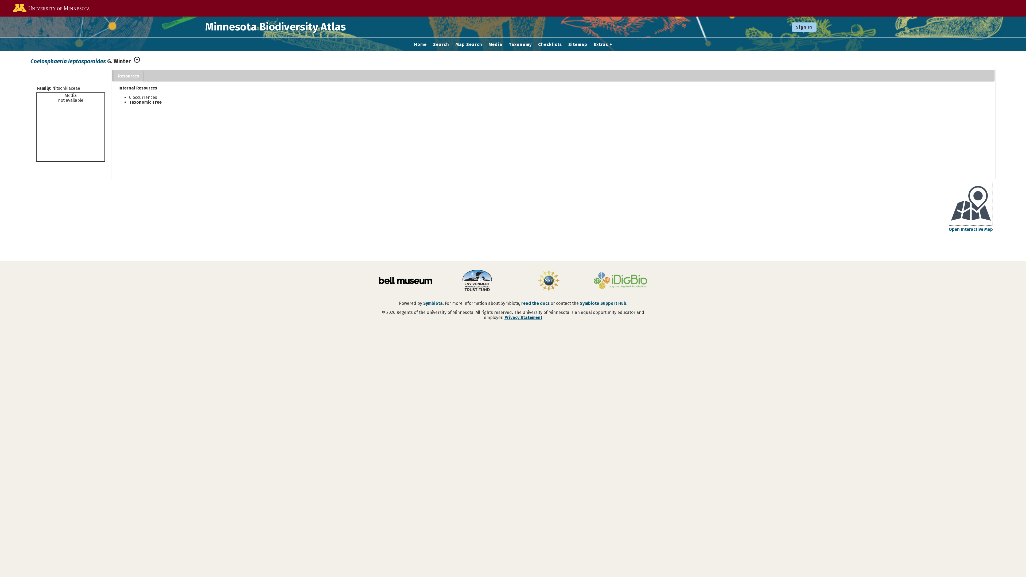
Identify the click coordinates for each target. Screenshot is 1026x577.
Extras (601, 44)
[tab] (128, 76)
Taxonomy (520, 44)
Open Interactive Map (971, 229)
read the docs (535, 303)
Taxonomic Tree (145, 102)
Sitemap (577, 44)
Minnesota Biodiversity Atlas (275, 27)
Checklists (550, 44)
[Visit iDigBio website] (620, 281)
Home (420, 44)
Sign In (804, 27)
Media (495, 44)
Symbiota (433, 303)
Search (441, 44)
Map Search (469, 44)
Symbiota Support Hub (603, 303)
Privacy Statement (523, 317)
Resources (128, 76)
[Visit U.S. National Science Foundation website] (548, 281)
